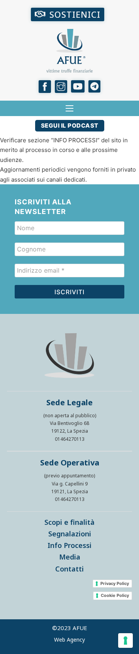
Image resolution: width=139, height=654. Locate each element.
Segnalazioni (69, 533)
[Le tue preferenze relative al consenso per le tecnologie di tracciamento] (125, 640)
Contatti (69, 568)
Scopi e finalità (69, 522)
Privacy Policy (114, 583)
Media (69, 556)
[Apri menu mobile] (69, 108)
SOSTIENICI (74, 14)
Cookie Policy (115, 595)
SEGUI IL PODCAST (69, 125)
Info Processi (69, 545)
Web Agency (69, 639)
